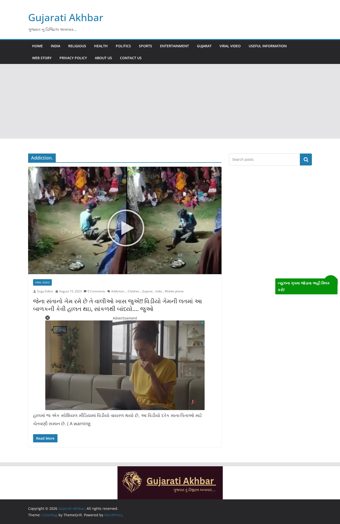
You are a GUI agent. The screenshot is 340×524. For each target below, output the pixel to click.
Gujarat (204, 46)
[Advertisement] (170, 101)
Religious (77, 46)
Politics (123, 46)
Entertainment (174, 46)
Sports (145, 46)
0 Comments (96, 291)
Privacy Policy (73, 57)
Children (133, 291)
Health (101, 46)
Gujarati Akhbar (65, 17)
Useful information (268, 46)
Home (37, 46)
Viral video (230, 46)
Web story (42, 57)
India (55, 46)
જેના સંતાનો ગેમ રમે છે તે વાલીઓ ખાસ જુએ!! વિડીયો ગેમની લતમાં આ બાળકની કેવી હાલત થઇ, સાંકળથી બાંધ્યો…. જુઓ (117, 305)
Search (306, 159)
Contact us (131, 57)
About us (103, 57)
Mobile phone (174, 291)
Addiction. (118, 291)
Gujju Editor (45, 291)
